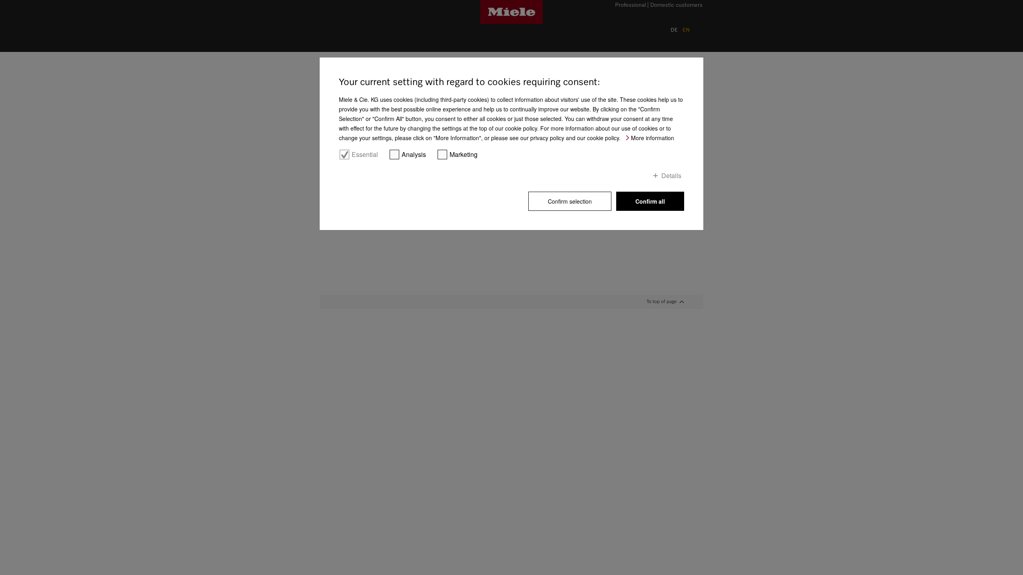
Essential (365, 155)
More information (652, 138)
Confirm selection (570, 201)
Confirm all (650, 201)
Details (671, 175)
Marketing (464, 155)
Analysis (414, 155)
